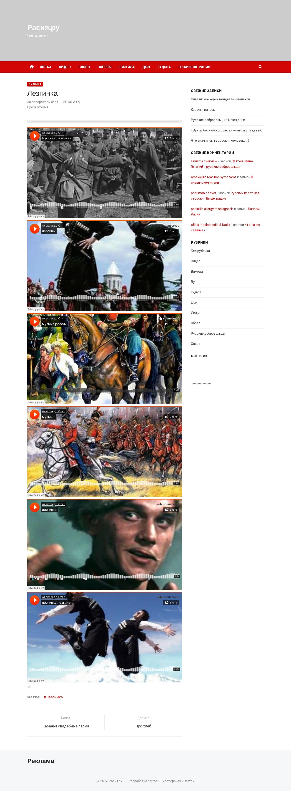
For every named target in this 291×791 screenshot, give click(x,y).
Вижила (127, 67)
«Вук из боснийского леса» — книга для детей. (226, 130)
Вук (193, 282)
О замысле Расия (194, 67)
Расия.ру (43, 27)
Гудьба (164, 67)
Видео (65, 67)
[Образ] (250, 67)
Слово (84, 67)
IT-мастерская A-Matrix (176, 781)
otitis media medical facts (210, 225)
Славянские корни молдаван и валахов (220, 99)
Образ (45, 67)
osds (54, 102)
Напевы (105, 67)
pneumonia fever (203, 193)
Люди (195, 313)
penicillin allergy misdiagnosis (212, 209)
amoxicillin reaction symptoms (213, 177)
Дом (146, 67)
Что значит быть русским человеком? (220, 141)
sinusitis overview (204, 161)
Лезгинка (54, 697)
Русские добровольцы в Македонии (218, 120)
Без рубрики (200, 251)
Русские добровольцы (208, 334)
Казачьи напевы (203, 110)
